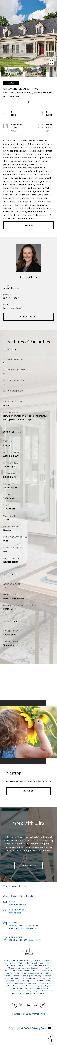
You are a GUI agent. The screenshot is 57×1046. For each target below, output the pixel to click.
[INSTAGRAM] (21, 1005)
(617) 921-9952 (11, 298)
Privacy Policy (40, 1028)
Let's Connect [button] (28, 865)
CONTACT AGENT (28, 317)
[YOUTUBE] (35, 1005)
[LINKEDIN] (28, 1005)
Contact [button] (28, 225)
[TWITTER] (42, 1005)
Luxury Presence (35, 1013)
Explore (28, 791)
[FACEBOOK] (14, 1005)
